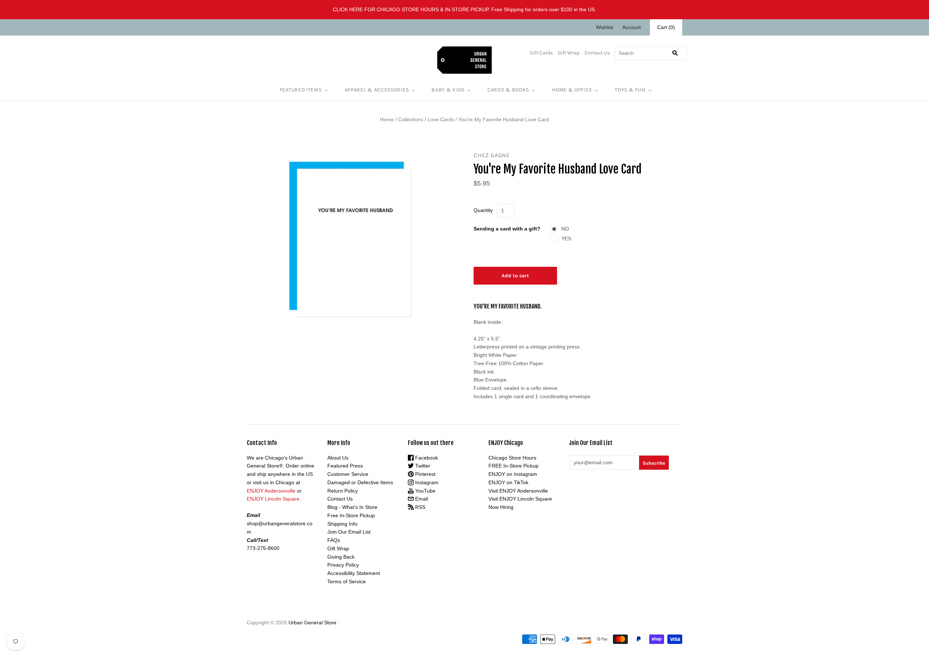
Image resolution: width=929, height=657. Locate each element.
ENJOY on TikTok (508, 482)
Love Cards (440, 119)
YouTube (424, 491)
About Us (337, 458)
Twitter (422, 466)
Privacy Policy (343, 565)
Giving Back (341, 557)
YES (566, 238)
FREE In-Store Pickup (513, 466)
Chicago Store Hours (512, 458)
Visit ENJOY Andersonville (518, 491)
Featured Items (301, 90)
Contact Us (597, 53)
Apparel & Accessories (377, 90)
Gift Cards (541, 53)
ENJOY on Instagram (512, 474)
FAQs (333, 540)
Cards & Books (508, 90)
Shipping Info (342, 524)
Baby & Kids (447, 90)
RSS (419, 507)
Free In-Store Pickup (351, 515)
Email (421, 499)
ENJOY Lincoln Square (273, 499)
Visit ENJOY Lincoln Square (520, 499)
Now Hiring (500, 507)
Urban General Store (312, 622)
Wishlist (604, 27)
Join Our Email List (349, 532)
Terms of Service (346, 581)
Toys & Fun (630, 90)
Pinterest (424, 474)
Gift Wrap (569, 53)
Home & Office (572, 90)
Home (387, 119)
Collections (410, 119)
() (666, 27)
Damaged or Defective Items (360, 482)
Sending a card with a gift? (507, 229)
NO (565, 229)
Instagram (426, 482)
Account (631, 27)
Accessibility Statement (353, 573)
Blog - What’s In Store (352, 507)
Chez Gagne (492, 155)
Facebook (426, 458)
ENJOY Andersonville (271, 491)
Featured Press (345, 466)
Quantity (483, 210)
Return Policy (342, 491)
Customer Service (347, 474)
